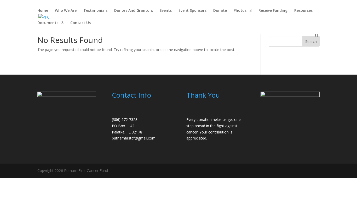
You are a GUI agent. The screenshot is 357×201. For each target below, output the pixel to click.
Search (311, 41)
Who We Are (66, 11)
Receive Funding (272, 11)
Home (42, 11)
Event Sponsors (192, 11)
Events (166, 11)
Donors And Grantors (133, 11)
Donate (220, 11)
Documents (47, 23)
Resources (303, 11)
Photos (240, 11)
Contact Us (80, 23)
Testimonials (95, 11)
